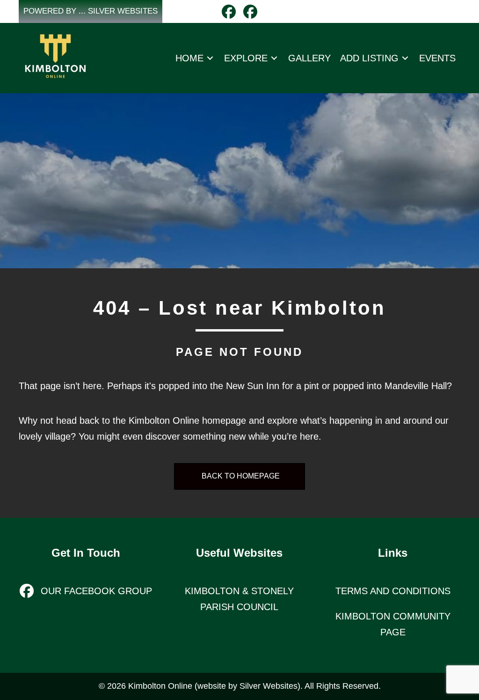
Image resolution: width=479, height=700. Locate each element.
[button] (90, 11)
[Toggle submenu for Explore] (274, 57)
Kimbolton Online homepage (187, 420)
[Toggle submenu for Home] (210, 57)
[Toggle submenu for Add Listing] (405, 57)
